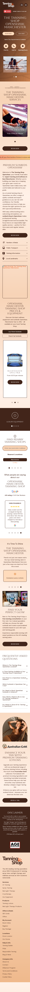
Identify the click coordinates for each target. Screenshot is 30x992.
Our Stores (6, 945)
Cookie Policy (7, 983)
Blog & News (6, 961)
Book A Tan (15, 806)
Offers (4, 923)
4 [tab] (18, 432)
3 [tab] (18, 406)
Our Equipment (7, 903)
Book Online (6, 929)
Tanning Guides (7, 952)
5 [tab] (21, 474)
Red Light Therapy (8, 897)
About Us (5, 968)
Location (16, 86)
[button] (23, 48)
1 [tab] (14, 76)
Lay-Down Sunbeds (15, 332)
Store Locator (7, 942)
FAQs (4, 955)
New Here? (21, 33)
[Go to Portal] (21, 5)
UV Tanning (6, 891)
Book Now (8, 33)
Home (11, 86)
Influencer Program (8, 974)
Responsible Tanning (9, 958)
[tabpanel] (15, 120)
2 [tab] (16, 76)
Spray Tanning (7, 894)
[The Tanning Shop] (8, 5)
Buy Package (6, 935)
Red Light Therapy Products (12, 913)
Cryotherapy (6, 900)
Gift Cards (5, 920)
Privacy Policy (7, 980)
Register (5, 932)
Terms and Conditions (9, 977)
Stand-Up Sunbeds (15, 336)
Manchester (15, 466)
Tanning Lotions (7, 910)
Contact (5, 971)
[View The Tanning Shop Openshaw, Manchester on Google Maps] (15, 282)
